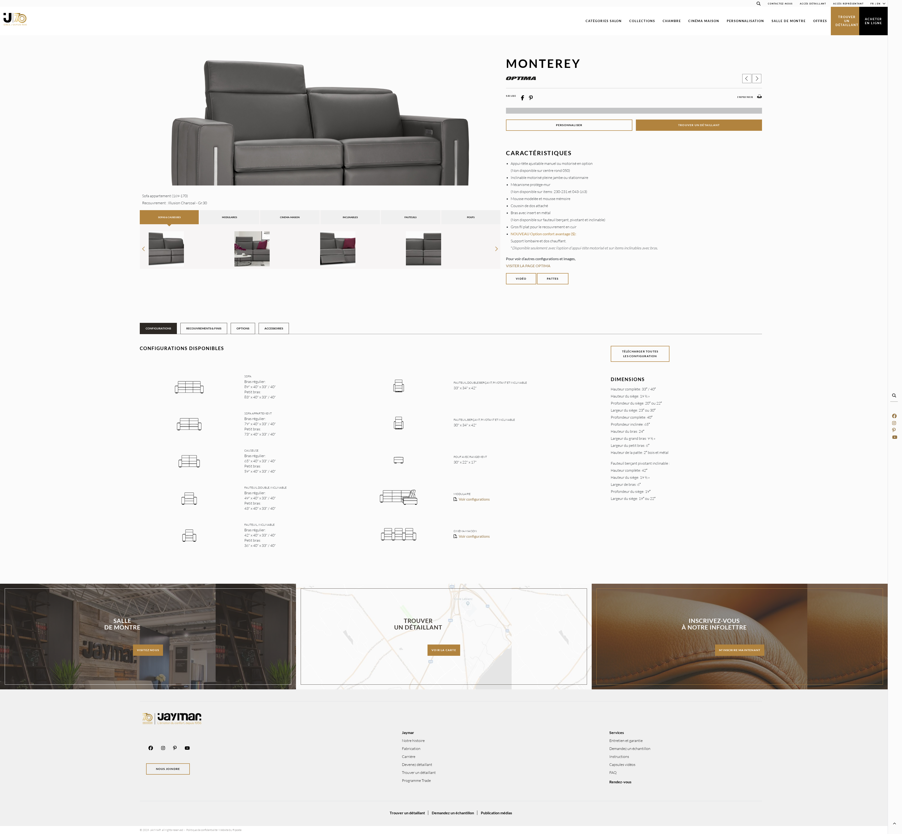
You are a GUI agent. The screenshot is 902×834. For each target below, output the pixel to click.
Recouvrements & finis (203, 328)
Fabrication (411, 748)
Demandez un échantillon (629, 748)
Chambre (672, 21)
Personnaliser (569, 125)
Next (496, 246)
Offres (820, 21)
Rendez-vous (620, 782)
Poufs (470, 217)
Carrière (408, 756)
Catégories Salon (604, 21)
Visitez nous (148, 650)
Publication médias (496, 813)
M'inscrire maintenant (739, 650)
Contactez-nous (780, 3)
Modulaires (229, 217)
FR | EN (876, 3)
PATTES (552, 278)
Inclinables (350, 217)
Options (243, 328)
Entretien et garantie (626, 740)
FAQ (613, 772)
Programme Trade (416, 780)
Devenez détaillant (417, 764)
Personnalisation (745, 21)
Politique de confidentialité (202, 830)
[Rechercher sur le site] (758, 4)
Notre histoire (413, 740)
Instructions (619, 756)
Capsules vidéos (622, 764)
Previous (143, 246)
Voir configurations (474, 499)
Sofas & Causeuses (169, 217)
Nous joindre (168, 769)
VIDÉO (521, 278)
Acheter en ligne (873, 21)
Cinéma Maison (703, 21)
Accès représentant (848, 3)
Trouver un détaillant (847, 21)
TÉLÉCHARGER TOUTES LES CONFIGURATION (640, 354)
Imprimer (745, 97)
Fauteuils (410, 217)
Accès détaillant (813, 3)
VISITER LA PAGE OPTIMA (528, 265)
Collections (642, 21)
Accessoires (273, 328)
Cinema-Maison (290, 217)
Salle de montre (789, 21)
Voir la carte (444, 650)
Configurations (158, 328)
